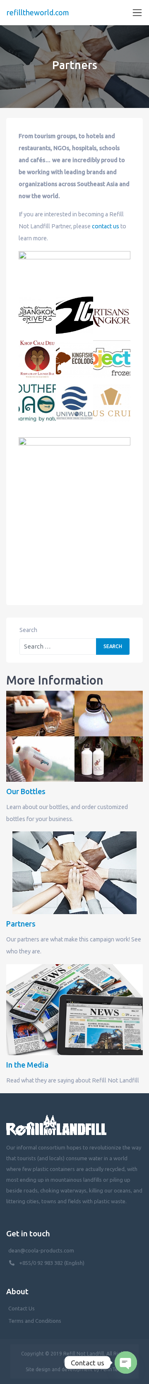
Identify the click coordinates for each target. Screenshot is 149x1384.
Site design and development (59, 1369)
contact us (105, 226)
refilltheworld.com (38, 12)
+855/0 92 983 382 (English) (51, 1263)
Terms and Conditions (34, 1321)
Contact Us (21, 1308)
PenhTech (112, 1369)
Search (28, 630)
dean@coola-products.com (41, 1250)
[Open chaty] (126, 1362)
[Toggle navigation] (137, 12)
